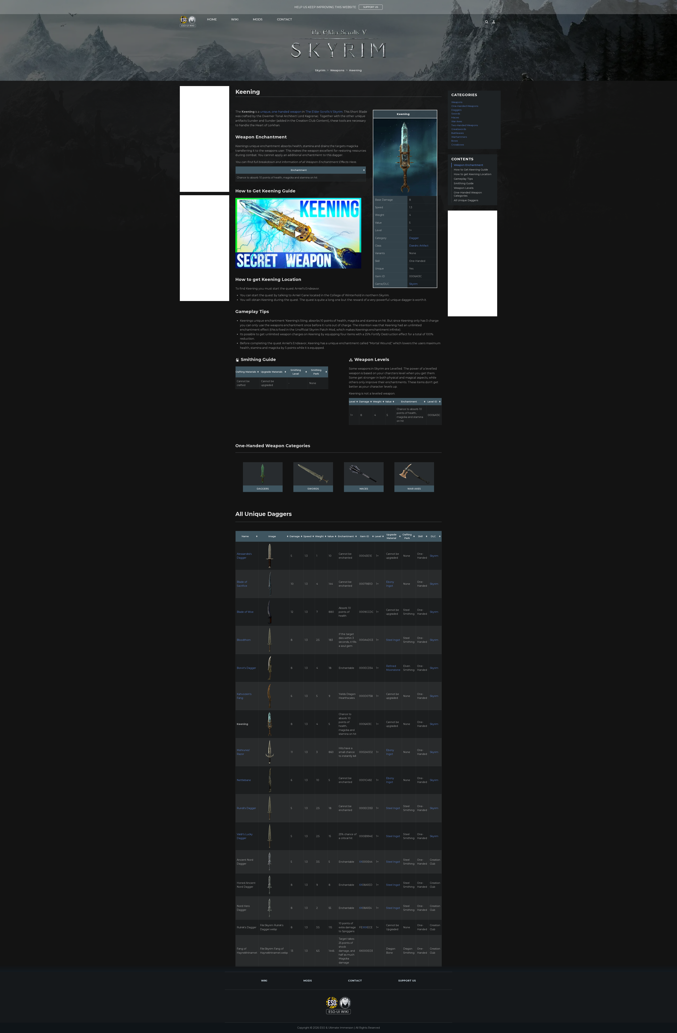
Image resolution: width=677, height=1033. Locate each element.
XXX (364, 927)
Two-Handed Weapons (464, 125)
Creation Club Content (312, 120)
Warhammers (459, 136)
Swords (313, 488)
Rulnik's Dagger (246, 927)
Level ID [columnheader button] (432, 401)
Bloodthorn (244, 640)
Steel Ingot (393, 640)
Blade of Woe (245, 611)
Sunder (252, 120)
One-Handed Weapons (464, 106)
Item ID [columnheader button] (364, 536)
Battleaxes (457, 133)
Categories (464, 95)
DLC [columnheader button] (433, 536)
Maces (363, 488)
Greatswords (458, 129)
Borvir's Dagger (246, 668)
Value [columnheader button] (388, 401)
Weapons (337, 70)
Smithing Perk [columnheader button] (316, 372)
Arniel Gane (300, 295)
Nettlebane (244, 780)
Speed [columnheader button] (307, 536)
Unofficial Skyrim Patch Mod (315, 329)
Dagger (414, 238)
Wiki (234, 19)
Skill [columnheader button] (420, 536)
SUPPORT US (370, 7)
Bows (454, 140)
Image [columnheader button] (272, 536)
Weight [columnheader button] (377, 401)
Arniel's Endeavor (307, 288)
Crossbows (457, 144)
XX (360, 861)
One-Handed (417, 261)
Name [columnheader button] (245, 536)
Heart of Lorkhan (267, 125)
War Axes (414, 488)
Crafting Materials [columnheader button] (246, 371)
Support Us (407, 980)
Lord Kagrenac (308, 116)
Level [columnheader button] (352, 401)
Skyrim (320, 70)
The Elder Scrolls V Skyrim (324, 111)
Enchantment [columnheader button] (299, 170)
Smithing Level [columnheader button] (296, 372)
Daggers (263, 488)
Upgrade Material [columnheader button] (391, 536)
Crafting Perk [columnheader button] (407, 536)
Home (212, 19)
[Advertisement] (204, 139)
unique (265, 111)
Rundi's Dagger (246, 808)
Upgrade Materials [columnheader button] (271, 371)
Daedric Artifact (418, 245)
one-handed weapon (286, 111)
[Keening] (405, 156)
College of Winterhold (345, 295)
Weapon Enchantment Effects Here (331, 162)
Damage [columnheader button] (364, 401)
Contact (284, 19)
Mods (258, 19)
